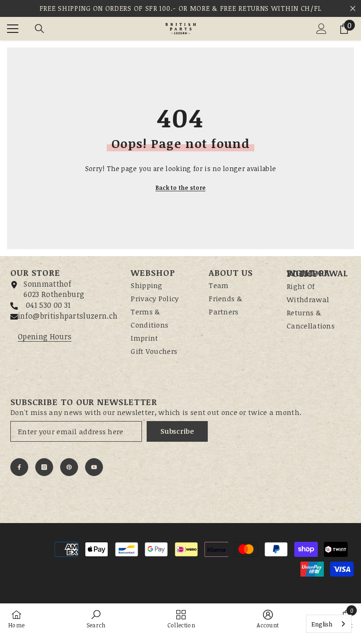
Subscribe (177, 431)
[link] (96, 618)
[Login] (321, 28)
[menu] (12, 28)
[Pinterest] (69, 467)
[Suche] (39, 28)
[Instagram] (44, 467)
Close (352, 8)
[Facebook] (19, 467)
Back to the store (180, 187)
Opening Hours (44, 336)
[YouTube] (94, 467)
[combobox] (329, 624)
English (321, 624)
